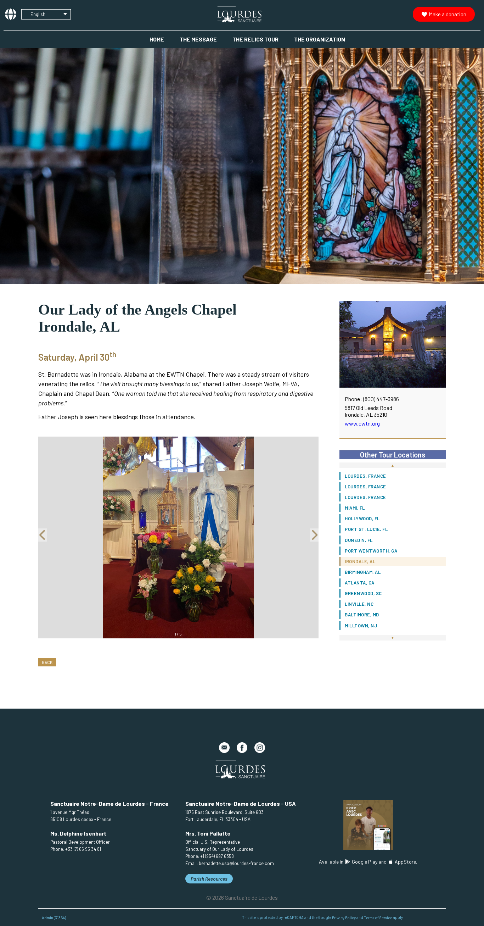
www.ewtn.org (362, 423)
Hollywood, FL (362, 518)
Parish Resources (209, 879)
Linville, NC (359, 604)
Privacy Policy (344, 917)
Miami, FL (355, 508)
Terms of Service (378, 917)
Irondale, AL (360, 561)
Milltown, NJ (361, 625)
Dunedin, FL (359, 540)
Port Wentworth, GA (371, 551)
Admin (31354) (54, 917)
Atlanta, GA (360, 583)
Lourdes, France (365, 476)
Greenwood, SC (363, 593)
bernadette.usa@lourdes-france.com (236, 863)
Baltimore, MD (362, 614)
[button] (43, 537)
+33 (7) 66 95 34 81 (83, 849)
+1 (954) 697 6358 (217, 856)
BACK (47, 662)
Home (157, 39)
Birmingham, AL (363, 572)
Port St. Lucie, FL (366, 529)
